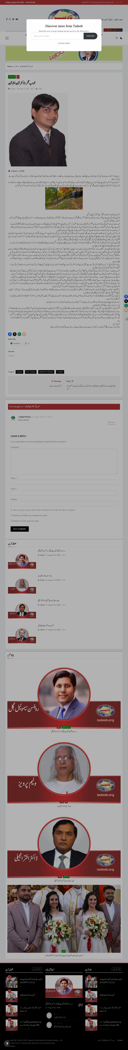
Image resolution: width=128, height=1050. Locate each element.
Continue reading (64, 43)
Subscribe (90, 36)
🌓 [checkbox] (7, 1043)
